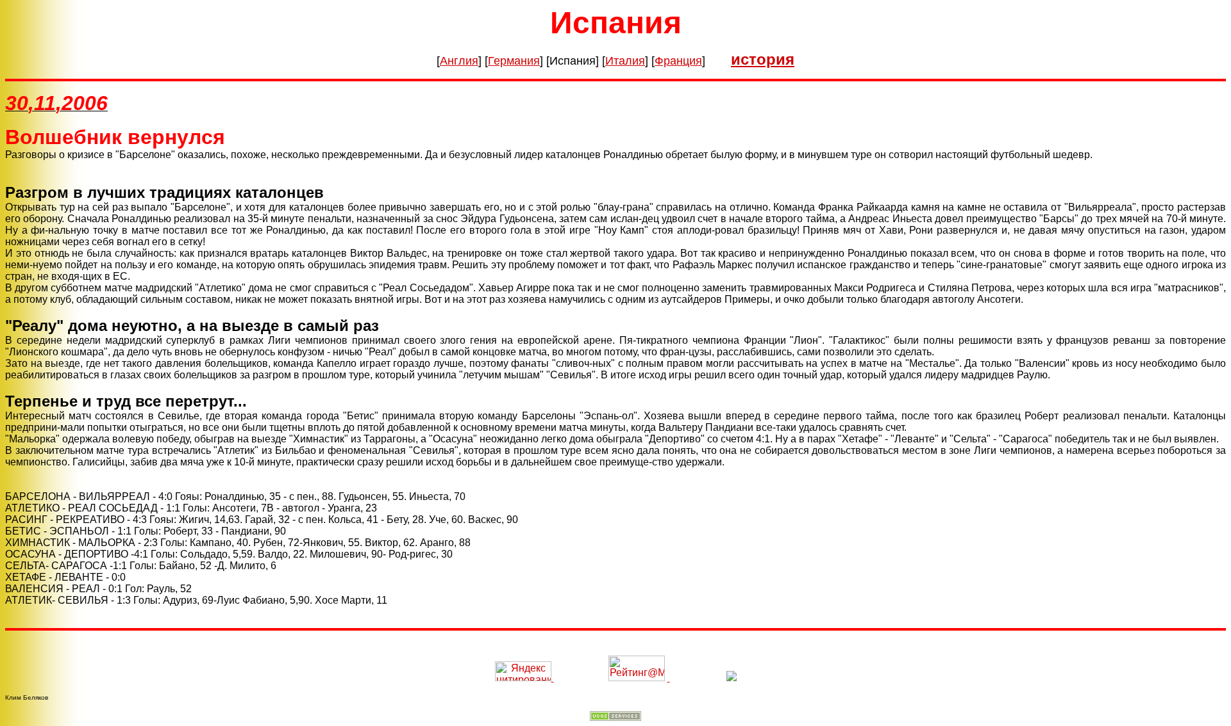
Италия (625, 60)
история (762, 59)
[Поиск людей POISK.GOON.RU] (668, 677)
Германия (514, 60)
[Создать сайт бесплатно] (615, 717)
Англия (459, 60)
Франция (678, 60)
